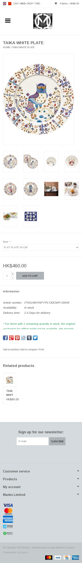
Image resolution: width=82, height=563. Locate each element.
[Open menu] (8, 20)
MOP (30, 3)
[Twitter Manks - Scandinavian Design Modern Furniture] (34, 453)
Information (11, 291)
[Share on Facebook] (5, 337)
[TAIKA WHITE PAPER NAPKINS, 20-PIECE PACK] (9, 380)
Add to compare (29, 349)
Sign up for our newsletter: (41, 432)
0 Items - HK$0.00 (69, 3)
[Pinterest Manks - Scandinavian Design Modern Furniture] (41, 453)
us (9, 3)
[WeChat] (41, 533)
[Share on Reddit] (23, 337)
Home (6, 47)
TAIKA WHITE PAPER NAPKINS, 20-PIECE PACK (9, 393)
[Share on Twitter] (35, 337)
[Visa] (41, 505)
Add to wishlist (11, 349)
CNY (16, 3)
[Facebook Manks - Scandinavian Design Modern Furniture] (26, 453)
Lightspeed (22, 552)
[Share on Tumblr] (29, 337)
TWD (37, 3)
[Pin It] (17, 337)
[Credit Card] (66, 557)
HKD (23, 3)
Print (41, 349)
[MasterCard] (41, 511)
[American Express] (41, 519)
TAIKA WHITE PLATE (23, 47)
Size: (6, 241)
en (4, 3)
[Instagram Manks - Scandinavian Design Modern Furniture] (55, 453)
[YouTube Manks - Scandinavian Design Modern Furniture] (48, 453)
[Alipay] (41, 526)
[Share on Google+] (11, 337)
